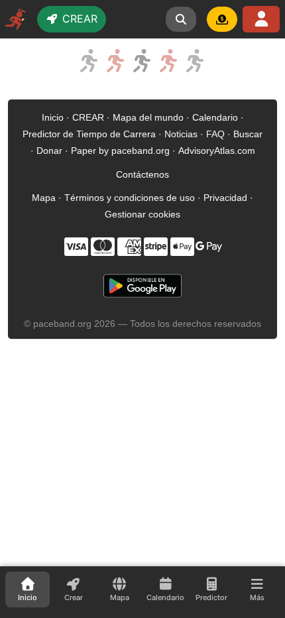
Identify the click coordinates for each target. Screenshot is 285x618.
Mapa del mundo (148, 117)
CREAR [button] (78, 18)
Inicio (53, 117)
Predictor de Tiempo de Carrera (89, 134)
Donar (49, 150)
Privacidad (225, 197)
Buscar (247, 134)
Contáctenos (142, 174)
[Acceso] (261, 19)
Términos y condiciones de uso (129, 197)
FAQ (215, 134)
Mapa (44, 197)
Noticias (181, 134)
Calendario (215, 117)
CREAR (88, 117)
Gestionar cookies (142, 214)
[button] (181, 19)
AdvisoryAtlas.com (216, 150)
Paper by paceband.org (120, 150)
